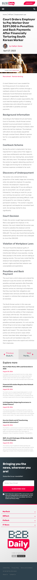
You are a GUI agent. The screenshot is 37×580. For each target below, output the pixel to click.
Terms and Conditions (27, 567)
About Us (5, 574)
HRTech (10, 14)
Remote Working (17, 76)
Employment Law (20, 14)
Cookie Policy (6, 567)
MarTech (6, 511)
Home (5, 14)
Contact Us (13, 574)
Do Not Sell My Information (10, 571)
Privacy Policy (15, 567)
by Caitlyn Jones (15, 46)
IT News (6, 525)
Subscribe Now (18, 489)
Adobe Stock (15, 70)
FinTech (6, 520)
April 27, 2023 (9, 50)
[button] (34, 9)
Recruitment (7, 76)
